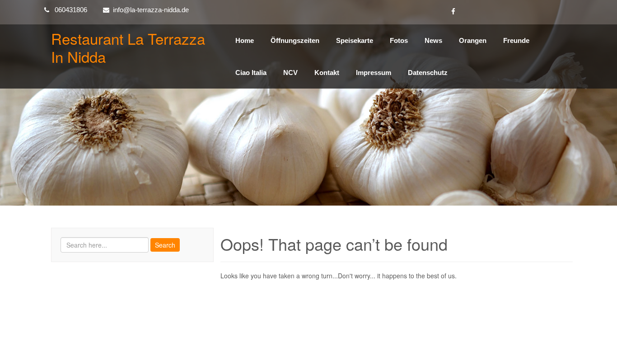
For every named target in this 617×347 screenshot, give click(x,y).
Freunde (516, 40)
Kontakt (326, 72)
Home (244, 40)
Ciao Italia (250, 72)
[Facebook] (453, 12)
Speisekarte (354, 40)
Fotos (399, 40)
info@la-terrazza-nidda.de (151, 10)
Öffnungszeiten (295, 40)
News (433, 40)
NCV (290, 72)
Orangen (472, 40)
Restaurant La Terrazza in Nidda (128, 47)
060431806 (71, 10)
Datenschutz (428, 72)
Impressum (373, 72)
